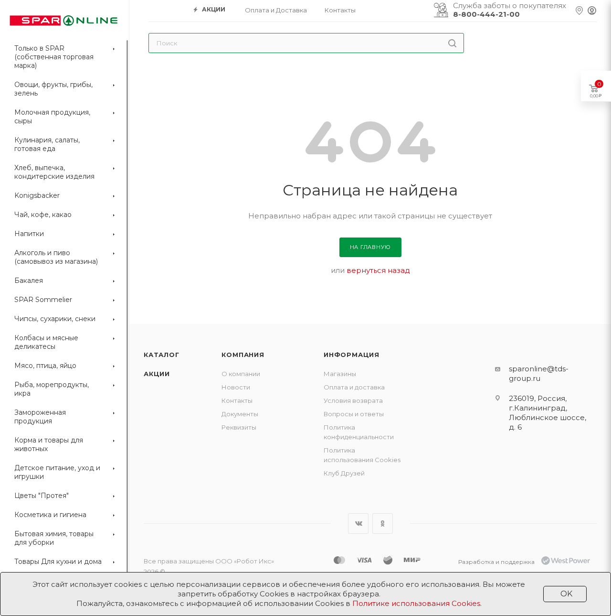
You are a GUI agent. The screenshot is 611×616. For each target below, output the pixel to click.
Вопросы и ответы (354, 414)
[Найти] (452, 43)
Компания (242, 354)
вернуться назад (378, 270)
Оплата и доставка (354, 387)
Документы (239, 414)
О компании (240, 374)
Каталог (161, 354)
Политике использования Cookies (416, 603)
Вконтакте (358, 523)
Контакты (237, 400)
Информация (351, 354)
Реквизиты (238, 427)
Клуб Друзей (344, 473)
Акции (157, 374)
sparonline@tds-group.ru (539, 373)
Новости (235, 387)
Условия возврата (353, 400)
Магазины (340, 374)
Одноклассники (382, 523)
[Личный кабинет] (592, 11)
